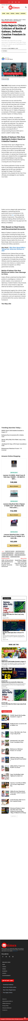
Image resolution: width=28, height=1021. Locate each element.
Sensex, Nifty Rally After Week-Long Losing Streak (13, 440)
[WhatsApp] (18, 54)
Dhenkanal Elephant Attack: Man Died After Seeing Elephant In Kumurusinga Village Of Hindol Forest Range (18, 810)
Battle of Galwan (10, 551)
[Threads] (19, 2)
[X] (15, 2)
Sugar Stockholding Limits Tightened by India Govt (17, 775)
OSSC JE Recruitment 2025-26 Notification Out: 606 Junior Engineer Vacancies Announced (7, 563)
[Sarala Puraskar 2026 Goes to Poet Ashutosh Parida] (5, 802)
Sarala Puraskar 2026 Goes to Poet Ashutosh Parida (17, 800)
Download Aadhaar (8, 984)
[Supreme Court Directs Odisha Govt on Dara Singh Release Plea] (5, 785)
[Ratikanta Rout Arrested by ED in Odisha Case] (14, 673)
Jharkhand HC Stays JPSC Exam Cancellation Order (14, 444)
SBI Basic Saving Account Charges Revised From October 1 (18, 759)
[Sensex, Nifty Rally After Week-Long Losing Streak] (14, 607)
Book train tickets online (9, 987)
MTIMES (5, 51)
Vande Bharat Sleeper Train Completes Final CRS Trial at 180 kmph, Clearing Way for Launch (21, 563)
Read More (15, 951)
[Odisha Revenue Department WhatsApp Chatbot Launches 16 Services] (5, 793)
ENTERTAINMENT (12, 22)
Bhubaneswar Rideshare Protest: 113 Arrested (11, 449)
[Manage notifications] (25, 1018)
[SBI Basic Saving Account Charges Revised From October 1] (5, 760)
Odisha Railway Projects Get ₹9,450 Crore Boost (17, 766)
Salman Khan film (15, 556)
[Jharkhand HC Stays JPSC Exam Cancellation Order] (5, 743)
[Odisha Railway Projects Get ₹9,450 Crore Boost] (5, 768)
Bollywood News (20, 551)
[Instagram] (12, 2)
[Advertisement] (14, 193)
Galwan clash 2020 (19, 553)
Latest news (6, 711)
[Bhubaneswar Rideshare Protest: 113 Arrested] (5, 751)
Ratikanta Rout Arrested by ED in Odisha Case (12, 435)
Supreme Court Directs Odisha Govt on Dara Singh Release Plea (18, 784)
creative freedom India (7, 553)
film (13, 215)
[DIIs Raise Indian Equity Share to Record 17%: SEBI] (14, 625)
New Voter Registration (9, 990)
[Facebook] (9, 2)
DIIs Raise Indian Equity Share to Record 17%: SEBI (13, 633)
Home (2, 19)
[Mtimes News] (14, 7)
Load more (13, 816)
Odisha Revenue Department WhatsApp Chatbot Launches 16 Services (17, 792)
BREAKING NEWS (9, 19)
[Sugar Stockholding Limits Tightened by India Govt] (5, 777)
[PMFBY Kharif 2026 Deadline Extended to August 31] (14, 652)
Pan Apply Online (7, 992)
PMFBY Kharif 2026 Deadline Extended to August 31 (12, 431)
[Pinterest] (14, 54)
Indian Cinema (5, 556)
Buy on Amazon (14, 486)
